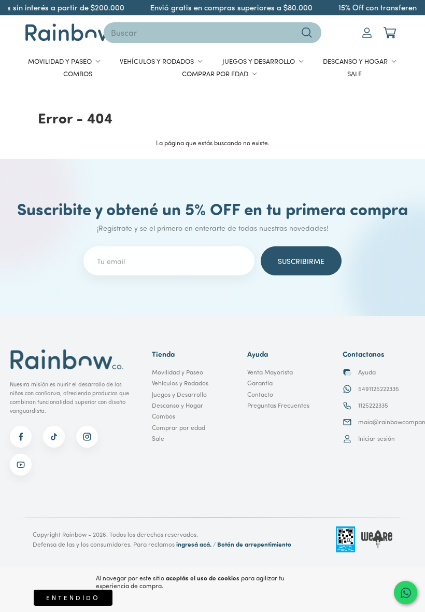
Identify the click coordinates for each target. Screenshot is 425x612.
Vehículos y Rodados (180, 383)
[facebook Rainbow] (21, 437)
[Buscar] (306, 32)
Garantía (260, 383)
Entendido (73, 598)
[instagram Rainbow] (87, 437)
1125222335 (373, 405)
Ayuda (367, 372)
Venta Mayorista (270, 372)
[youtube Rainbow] (21, 465)
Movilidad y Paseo (177, 372)
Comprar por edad (178, 428)
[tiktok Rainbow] (54, 437)
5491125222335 (378, 389)
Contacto (260, 394)
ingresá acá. (193, 544)
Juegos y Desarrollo (179, 394)
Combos (163, 416)
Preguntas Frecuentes (278, 405)
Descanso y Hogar (177, 405)
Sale (158, 438)
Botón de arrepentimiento (254, 544)
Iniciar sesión (376, 438)
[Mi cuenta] (367, 32)
